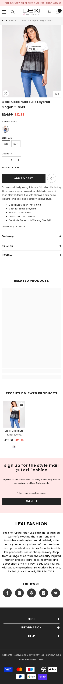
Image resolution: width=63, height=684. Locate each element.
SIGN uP (32, 501)
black (14, 446)
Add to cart (23, 178)
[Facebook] (7, 593)
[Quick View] (21, 405)
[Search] (13, 12)
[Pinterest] (31, 593)
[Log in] (49, 12)
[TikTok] (43, 593)
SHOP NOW (52, 3)
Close (60, 3)
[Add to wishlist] (51, 178)
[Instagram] (19, 593)
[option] (31, 61)
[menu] (4, 12)
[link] (31, 371)
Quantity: (7, 153)
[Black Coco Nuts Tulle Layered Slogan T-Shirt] (14, 414)
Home (4, 20)
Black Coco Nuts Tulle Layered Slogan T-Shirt (14, 433)
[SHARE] (58, 178)
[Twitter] (55, 593)
